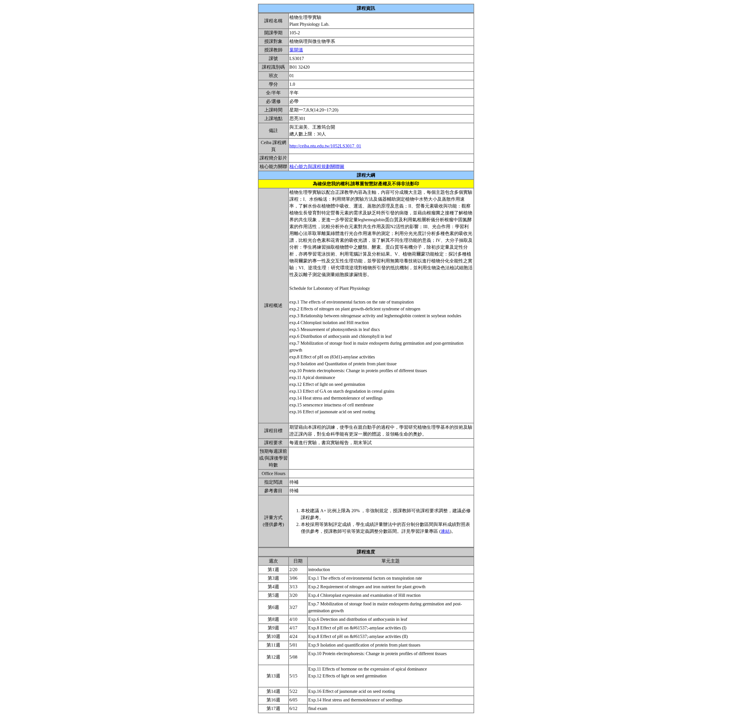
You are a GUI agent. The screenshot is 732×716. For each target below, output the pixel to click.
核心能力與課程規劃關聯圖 (316, 166)
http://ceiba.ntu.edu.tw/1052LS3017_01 (325, 145)
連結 (445, 531)
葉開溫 (296, 49)
